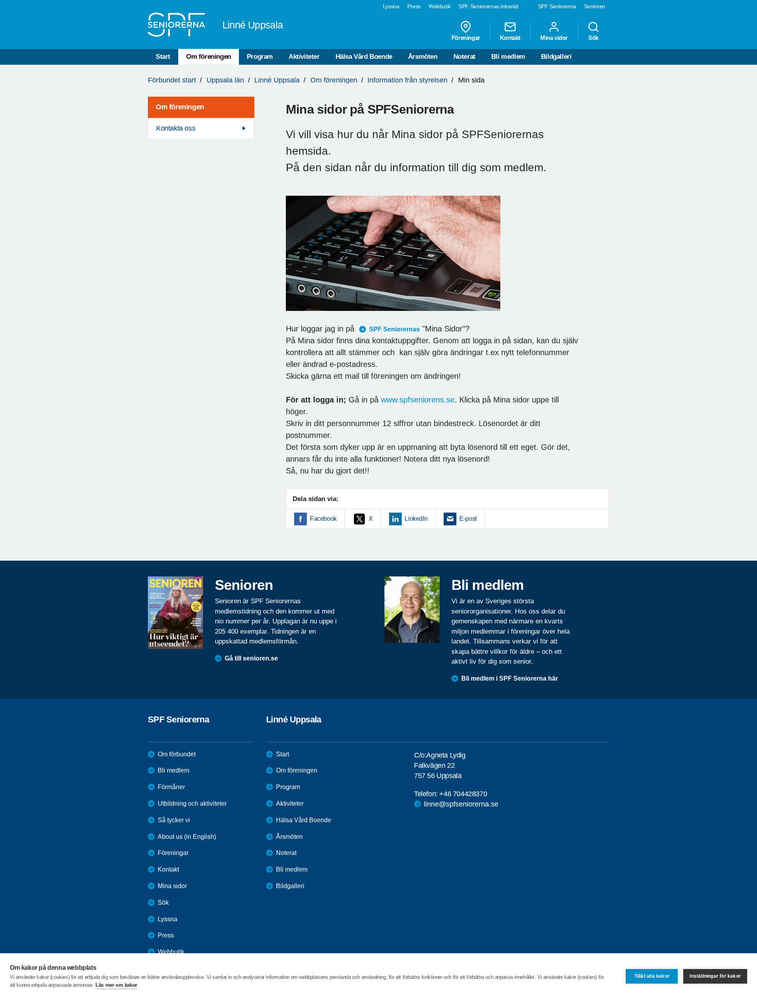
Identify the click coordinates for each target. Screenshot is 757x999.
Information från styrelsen (407, 80)
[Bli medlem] (412, 609)
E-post (468, 518)
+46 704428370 (463, 794)
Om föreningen (208, 56)
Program (260, 56)
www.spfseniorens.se (418, 399)
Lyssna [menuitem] (391, 6)
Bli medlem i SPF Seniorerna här (509, 678)
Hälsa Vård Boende (364, 56)
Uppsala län (225, 80)
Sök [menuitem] (593, 37)
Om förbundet (177, 754)
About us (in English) (187, 836)
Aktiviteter (304, 56)
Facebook (323, 518)
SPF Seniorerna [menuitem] (557, 6)
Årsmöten (423, 56)
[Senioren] (175, 612)
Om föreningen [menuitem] (180, 107)
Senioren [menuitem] (594, 6)
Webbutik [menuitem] (440, 6)
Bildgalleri (556, 56)
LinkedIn (416, 518)
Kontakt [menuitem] (510, 37)
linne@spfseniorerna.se (461, 804)
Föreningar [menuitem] (465, 37)
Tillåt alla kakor (651, 976)
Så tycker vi (174, 820)
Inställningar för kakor (715, 976)
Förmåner (171, 787)
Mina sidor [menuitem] (554, 37)
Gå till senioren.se (251, 658)
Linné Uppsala (277, 80)
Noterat (464, 56)
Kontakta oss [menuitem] (175, 128)
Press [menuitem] (414, 6)
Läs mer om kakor (116, 985)
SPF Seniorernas (394, 329)
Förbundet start (172, 80)
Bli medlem (508, 56)
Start (163, 56)
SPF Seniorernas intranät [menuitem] (488, 6)
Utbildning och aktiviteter (192, 803)
